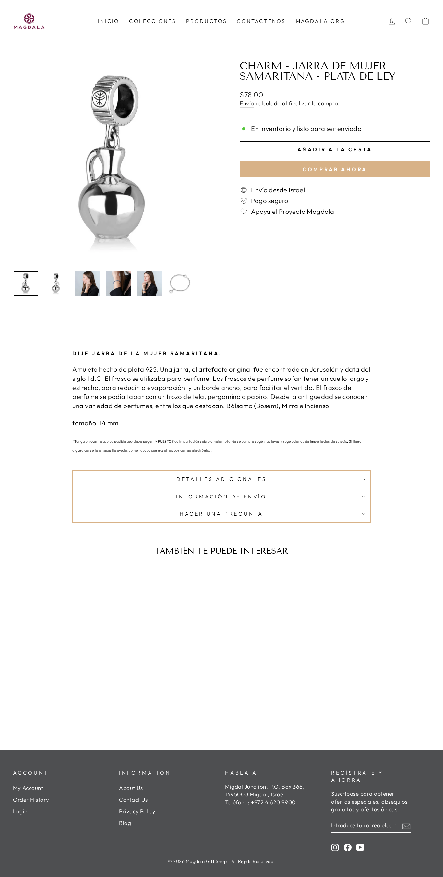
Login (20, 811)
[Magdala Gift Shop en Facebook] (348, 847)
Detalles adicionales (221, 479)
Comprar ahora (335, 169)
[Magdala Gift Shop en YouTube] (360, 847)
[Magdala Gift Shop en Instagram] (335, 847)
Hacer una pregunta (221, 513)
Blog (125, 822)
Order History (31, 799)
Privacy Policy (137, 811)
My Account (28, 787)
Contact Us (133, 799)
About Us (131, 787)
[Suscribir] (406, 825)
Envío (247, 103)
